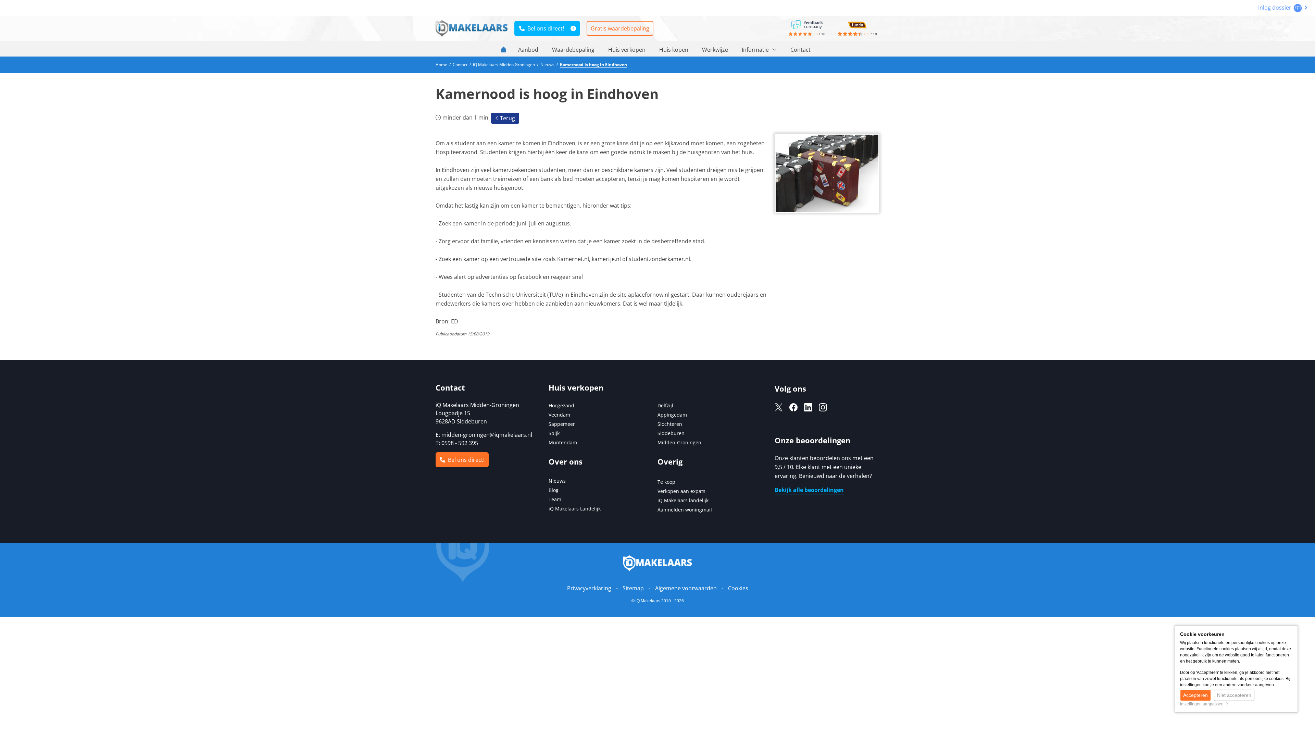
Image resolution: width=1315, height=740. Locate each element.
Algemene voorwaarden (686, 588)
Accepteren (1195, 695)
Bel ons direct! (544, 28)
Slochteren (670, 424)
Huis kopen (673, 49)
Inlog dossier (1275, 7)
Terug (507, 118)
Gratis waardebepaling (620, 28)
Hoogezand (561, 405)
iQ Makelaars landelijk (683, 500)
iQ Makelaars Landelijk (575, 508)
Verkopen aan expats (681, 491)
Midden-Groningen (679, 442)
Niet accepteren (1234, 695)
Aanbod (528, 49)
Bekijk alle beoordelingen (809, 490)
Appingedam (672, 414)
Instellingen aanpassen (1203, 704)
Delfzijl (665, 405)
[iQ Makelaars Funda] (857, 24)
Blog (554, 490)
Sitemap (633, 588)
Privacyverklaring (589, 588)
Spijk (554, 433)
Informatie (756, 49)
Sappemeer (562, 424)
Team (555, 499)
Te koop (666, 482)
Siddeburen (671, 433)
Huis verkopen (627, 49)
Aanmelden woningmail (685, 509)
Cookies (738, 588)
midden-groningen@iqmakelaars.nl (486, 435)
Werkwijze (715, 49)
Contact (800, 49)
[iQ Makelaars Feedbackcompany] (807, 24)
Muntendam (563, 442)
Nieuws (557, 481)
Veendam (559, 414)
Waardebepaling (573, 49)
